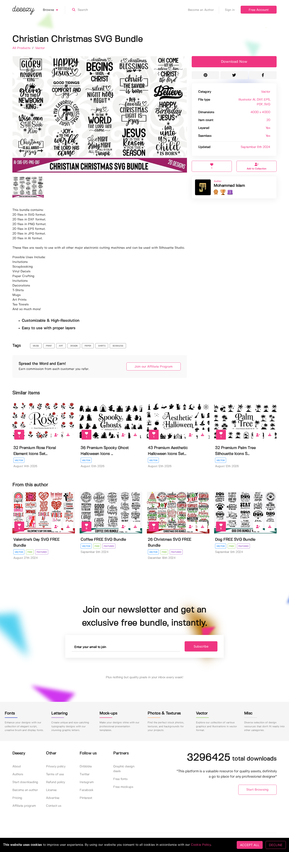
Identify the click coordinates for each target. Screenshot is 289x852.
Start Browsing (257, 789)
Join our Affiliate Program (153, 366)
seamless (117, 346)
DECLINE (276, 845)
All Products (21, 48)
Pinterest (86, 798)
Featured (42, 552)
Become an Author (201, 10)
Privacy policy (55, 766)
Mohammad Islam (229, 186)
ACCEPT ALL (249, 845)
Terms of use (55, 774)
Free (29, 552)
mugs (36, 346)
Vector (40, 48)
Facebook (86, 790)
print (49, 346)
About (16, 766)
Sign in (230, 10)
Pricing (17, 798)
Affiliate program (24, 805)
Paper (88, 346)
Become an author (25, 790)
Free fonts (120, 779)
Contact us (53, 805)
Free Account (259, 9)
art (61, 346)
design (74, 346)
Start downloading (25, 782)
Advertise (52, 798)
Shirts (101, 346)
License (51, 790)
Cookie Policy (201, 844)
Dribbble (86, 766)
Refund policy (55, 782)
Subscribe (201, 646)
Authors (17, 774)
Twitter (85, 774)
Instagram (87, 782)
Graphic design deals (123, 769)
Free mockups (123, 786)
